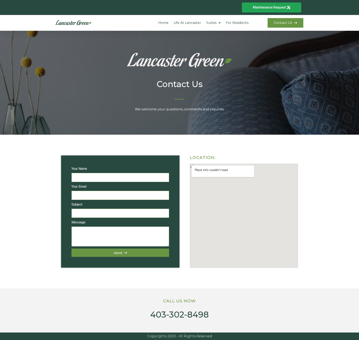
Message (78, 222)
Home (163, 23)
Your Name (79, 169)
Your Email (78, 186)
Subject (76, 204)
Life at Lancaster (187, 23)
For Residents (237, 23)
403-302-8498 (179, 314)
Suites (211, 23)
